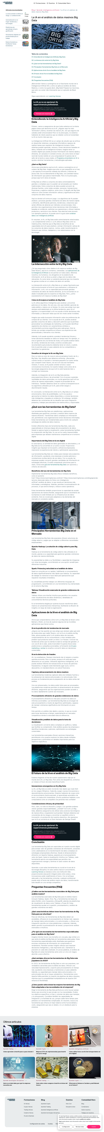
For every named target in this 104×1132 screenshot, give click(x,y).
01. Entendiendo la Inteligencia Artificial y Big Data (48, 57)
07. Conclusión (36, 77)
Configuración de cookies (37, 1124)
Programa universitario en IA (67, 158)
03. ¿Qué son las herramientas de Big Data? (46, 63)
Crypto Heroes (28, 1106)
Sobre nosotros (85, 1110)
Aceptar (94, 1126)
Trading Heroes (28, 1110)
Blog (33, 10)
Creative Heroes (28, 1113)
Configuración (66, 1126)
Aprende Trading (46, 1106)
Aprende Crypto (45, 1103)
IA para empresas (29, 1116)
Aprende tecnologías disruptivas (50, 1113)
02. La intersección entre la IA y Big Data (45, 60)
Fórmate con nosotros (43, 114)
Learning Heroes (55, 96)
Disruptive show (70, 1106)
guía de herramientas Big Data (55, 465)
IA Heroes (27, 1103)
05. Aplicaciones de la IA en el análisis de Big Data (48, 70)
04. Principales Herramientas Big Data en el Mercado (50, 67)
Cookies (50, 1124)
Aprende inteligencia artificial (48, 10)
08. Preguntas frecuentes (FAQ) (42, 80)
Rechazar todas (80, 1126)
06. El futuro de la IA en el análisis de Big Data (47, 73)
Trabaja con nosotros (87, 1113)
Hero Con (68, 1103)
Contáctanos (85, 1106)
